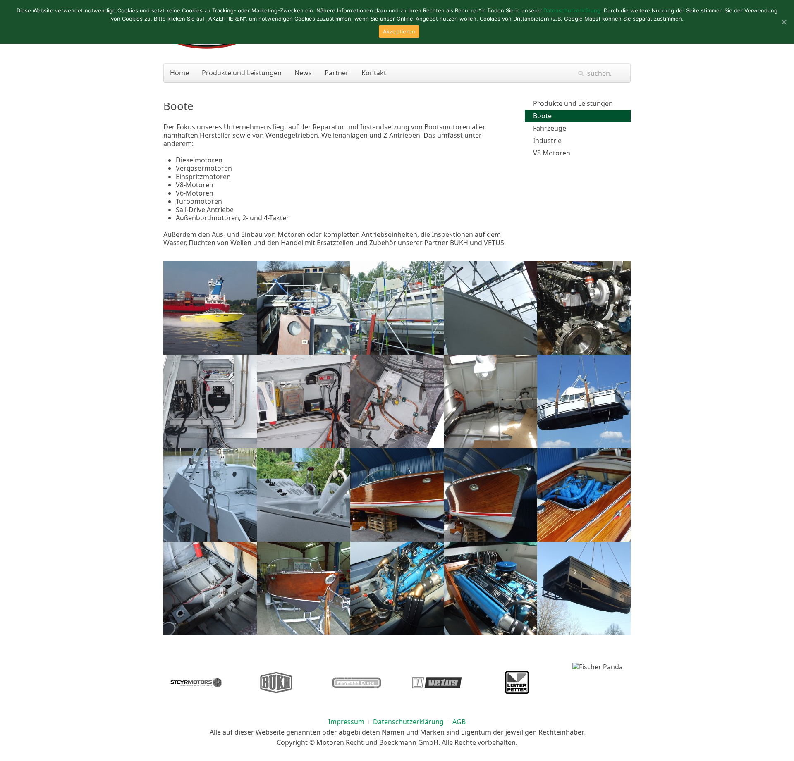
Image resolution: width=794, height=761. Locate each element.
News (303, 72)
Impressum (346, 722)
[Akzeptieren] (784, 22)
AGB (459, 722)
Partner (337, 72)
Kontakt (373, 72)
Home (179, 72)
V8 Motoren (551, 152)
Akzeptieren (399, 31)
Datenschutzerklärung (408, 722)
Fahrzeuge (549, 128)
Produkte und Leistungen (242, 72)
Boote (542, 115)
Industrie (547, 140)
